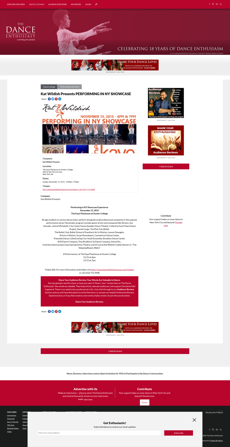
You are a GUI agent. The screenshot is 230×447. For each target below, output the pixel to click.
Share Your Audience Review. (89, 301)
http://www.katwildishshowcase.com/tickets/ (112, 269)
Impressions (11, 415)
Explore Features (16, 4)
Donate (145, 402)
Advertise (76, 4)
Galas (25, 428)
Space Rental (27, 425)
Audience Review (125, 289)
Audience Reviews (57, 4)
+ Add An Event (166, 166)
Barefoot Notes (13, 428)
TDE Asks (10, 425)
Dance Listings (36, 4)
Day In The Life (12, 422)
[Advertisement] (166, 194)
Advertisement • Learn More (115, 72)
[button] (95, 4)
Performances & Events (69, 87)
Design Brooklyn (216, 441)
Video (9, 432)
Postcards (11, 419)
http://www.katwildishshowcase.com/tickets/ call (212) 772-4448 (69, 189)
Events (25, 415)
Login (88, 4)
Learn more (88, 399)
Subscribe (178, 433)
